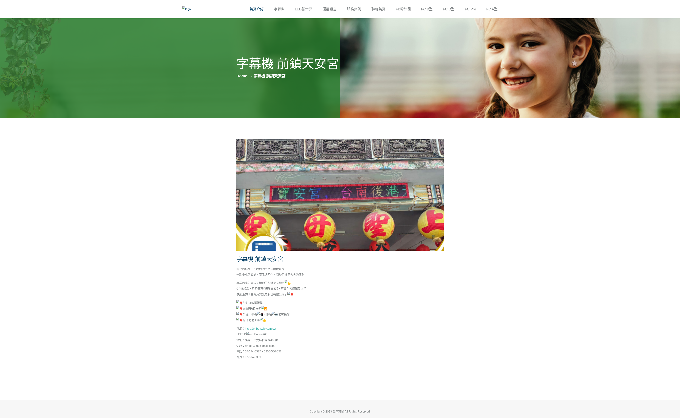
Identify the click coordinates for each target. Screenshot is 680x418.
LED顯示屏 (303, 9)
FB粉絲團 (403, 9)
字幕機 (279, 9)
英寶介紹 (257, 9)
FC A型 (492, 9)
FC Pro (470, 9)
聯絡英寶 (378, 9)
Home (242, 76)
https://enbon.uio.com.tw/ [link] (260, 328)
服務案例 (354, 9)
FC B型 (427, 9)
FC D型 (449, 9)
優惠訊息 (329, 9)
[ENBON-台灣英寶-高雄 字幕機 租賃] (186, 9)
